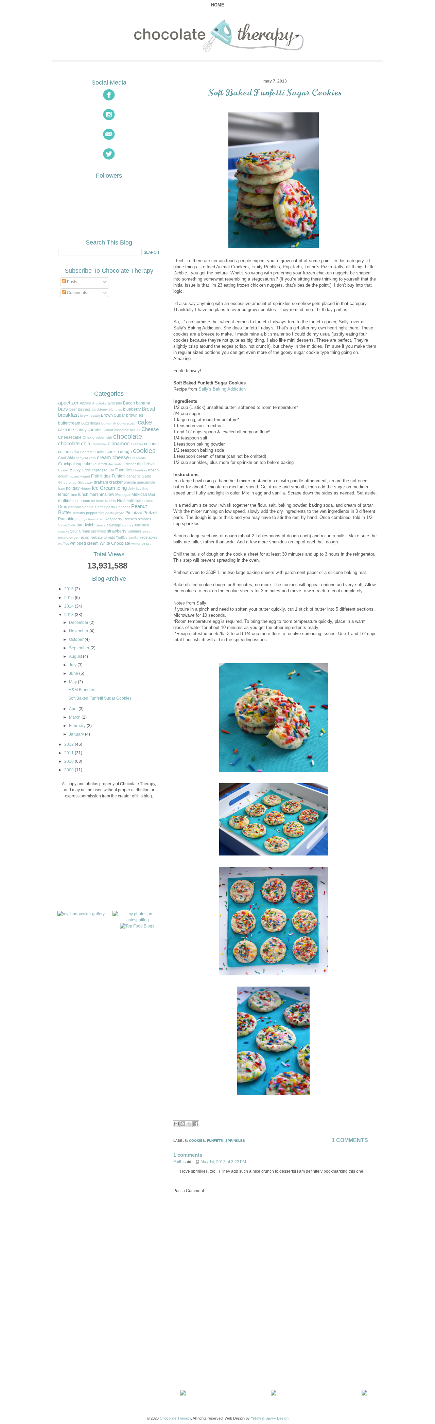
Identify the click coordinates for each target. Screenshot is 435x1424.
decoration (116, 464)
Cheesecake (70, 437)
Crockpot (66, 464)
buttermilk (108, 423)
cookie (99, 451)
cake (145, 422)
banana (143, 403)
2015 (69, 597)
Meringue (122, 494)
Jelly (131, 488)
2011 (69, 753)
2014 (69, 606)
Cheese (150, 429)
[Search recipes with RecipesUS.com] (137, 926)
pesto (109, 513)
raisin (99, 519)
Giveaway (85, 482)
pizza (137, 512)
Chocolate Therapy (175, 1418)
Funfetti (118, 476)
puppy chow (84, 519)
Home (217, 4)
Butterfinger (90, 423)
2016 (69, 589)
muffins (64, 500)
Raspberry (113, 519)
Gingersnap (67, 482)
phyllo (119, 513)
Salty (72, 525)
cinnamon (118, 443)
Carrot (108, 430)
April (73, 708)
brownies (134, 415)
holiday (73, 488)
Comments (76, 292)
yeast (146, 543)
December (78, 622)
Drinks (149, 464)
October (76, 639)
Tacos (84, 537)
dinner (131, 464)
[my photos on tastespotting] (137, 920)
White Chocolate (115, 543)
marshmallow (101, 494)
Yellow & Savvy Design (270, 1418)
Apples (85, 403)
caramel (95, 429)
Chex (87, 437)
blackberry (100, 409)
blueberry (132, 409)
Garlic (147, 476)
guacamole (146, 482)
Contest (86, 452)
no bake (97, 501)
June (73, 673)
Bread (148, 409)
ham (61, 488)
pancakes (76, 507)
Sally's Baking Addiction (222, 389)
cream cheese (113, 457)
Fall (111, 470)
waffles (63, 543)
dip (140, 464)
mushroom (81, 501)
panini (89, 507)
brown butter (90, 415)
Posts (71, 282)
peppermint (95, 513)
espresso (99, 470)
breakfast (68, 415)
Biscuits (84, 409)
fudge (105, 476)
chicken (98, 437)
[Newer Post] (184, 1394)
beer (73, 409)
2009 (69, 770)
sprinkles (98, 531)
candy (81, 429)
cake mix (66, 429)
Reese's (130, 519)
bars (63, 409)
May (73, 682)
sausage (114, 525)
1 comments (350, 1140)
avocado (115, 403)
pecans (79, 513)
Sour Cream (80, 531)
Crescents (138, 458)
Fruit (95, 476)
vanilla (133, 537)
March (75, 717)
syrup (73, 537)
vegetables (148, 537)
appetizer (68, 402)
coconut (151, 443)
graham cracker (108, 482)
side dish (141, 525)
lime (74, 494)
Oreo (62, 506)
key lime (142, 488)
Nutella (110, 501)
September (79, 648)
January (76, 734)
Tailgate (96, 537)
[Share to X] (189, 1123)
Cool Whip (66, 458)
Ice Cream (103, 488)
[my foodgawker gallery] (81, 914)
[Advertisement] (224, 1340)
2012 (69, 744)
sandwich (85, 525)
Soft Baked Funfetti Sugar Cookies (275, 92)
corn (92, 458)
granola (130, 482)
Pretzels (150, 512)
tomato (109, 537)
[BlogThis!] (182, 1123)
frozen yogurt (79, 476)
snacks (63, 531)
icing (122, 488)
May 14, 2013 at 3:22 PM (223, 1161)
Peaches (123, 507)
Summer (134, 531)
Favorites (123, 470)
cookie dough (119, 451)
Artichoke (99, 403)
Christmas (99, 444)
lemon (64, 494)
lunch (83, 494)
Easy (75, 469)
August (75, 656)
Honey (86, 488)
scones (127, 525)
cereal (135, 430)
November (78, 631)
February (77, 725)
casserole (121, 430)
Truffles (121, 537)
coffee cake (68, 451)
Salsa (62, 525)
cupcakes (84, 464)
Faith (177, 1161)
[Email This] (176, 1123)
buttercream (69, 423)
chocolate (127, 436)
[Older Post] (366, 1394)
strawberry (116, 531)
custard (100, 464)
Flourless (140, 470)
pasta (110, 507)
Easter (63, 470)
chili (109, 437)
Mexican (139, 494)
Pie (128, 512)
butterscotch (127, 423)
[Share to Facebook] (195, 1123)
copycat (82, 458)
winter (135, 543)
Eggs (86, 470)
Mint (151, 494)
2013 (69, 614)
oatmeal (133, 500)
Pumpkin (66, 519)
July (72, 665)
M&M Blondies (81, 689)
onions (147, 501)
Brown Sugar (113, 415)
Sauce (100, 525)
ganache (133, 476)
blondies (115, 409)
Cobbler (137, 444)
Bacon (129, 403)
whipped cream (84, 543)
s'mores (144, 519)
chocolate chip (74, 443)
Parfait (100, 507)
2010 (69, 761)
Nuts (121, 500)
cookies (144, 450)
